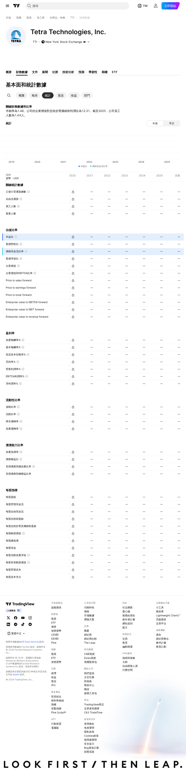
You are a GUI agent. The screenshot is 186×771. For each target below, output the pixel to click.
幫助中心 (89, 685)
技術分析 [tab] (68, 72)
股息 (53, 681)
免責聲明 (89, 727)
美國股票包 (90, 661)
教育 (125, 642)
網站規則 (127, 623)
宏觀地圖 (56, 708)
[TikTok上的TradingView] (22, 624)
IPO (53, 685)
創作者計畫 (128, 619)
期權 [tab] (105, 72)
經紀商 (88, 634)
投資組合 (56, 696)
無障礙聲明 (90, 739)
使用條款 (89, 723)
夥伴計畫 (161, 642)
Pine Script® (58, 712)
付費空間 (127, 669)
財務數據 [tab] (22, 72)
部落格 (88, 681)
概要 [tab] (9, 72)
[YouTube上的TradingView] (22, 617)
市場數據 (89, 615)
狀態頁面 (89, 751)
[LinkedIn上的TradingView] (8, 624)
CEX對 (55, 634)
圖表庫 (160, 611)
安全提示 (89, 743)
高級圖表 (161, 619)
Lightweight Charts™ (168, 615)
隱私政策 (89, 731)
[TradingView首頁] (16, 5)
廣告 (158, 634)
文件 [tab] (35, 72)
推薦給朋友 (128, 615)
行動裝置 (56, 723)
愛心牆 (126, 611)
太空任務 (89, 677)
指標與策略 (128, 657)
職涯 (86, 689)
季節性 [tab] (93, 72)
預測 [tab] (81, 72)
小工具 (160, 607)
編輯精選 (127, 646)
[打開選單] (7, 5)
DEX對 (55, 638)
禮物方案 (89, 619)
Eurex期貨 (90, 657)
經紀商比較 (90, 638)
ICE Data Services (30, 641)
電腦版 (55, 727)
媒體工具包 (90, 693)
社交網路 (127, 607)
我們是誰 (89, 673)
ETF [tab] (114, 72)
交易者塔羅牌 (91, 708)
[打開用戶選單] (155, 5)
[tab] (21, 95)
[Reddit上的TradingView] (30, 624)
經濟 (53, 673)
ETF (53, 622)
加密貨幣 (56, 630)
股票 (53, 618)
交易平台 (161, 623)
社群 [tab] (55, 72)
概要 (86, 630)
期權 (53, 704)
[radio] (155, 123)
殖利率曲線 (57, 700)
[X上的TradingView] (8, 617)
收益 (53, 677)
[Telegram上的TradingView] (15, 624)
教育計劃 (161, 646)
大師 (125, 661)
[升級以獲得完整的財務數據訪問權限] (73, 191)
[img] (84, 41)
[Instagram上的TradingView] (30, 617)
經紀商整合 (162, 638)
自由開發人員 (130, 665)
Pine (53, 642)
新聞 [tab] (45, 72)
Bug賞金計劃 (91, 747)
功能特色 (89, 607)
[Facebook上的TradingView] (15, 617)
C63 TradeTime (93, 712)
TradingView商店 (94, 704)
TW (145, 6)
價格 (86, 611)
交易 (125, 638)
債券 (53, 626)
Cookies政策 (91, 735)
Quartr (16, 674)
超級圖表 (56, 607)
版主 (125, 627)
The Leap (89, 642)
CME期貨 (89, 653)
